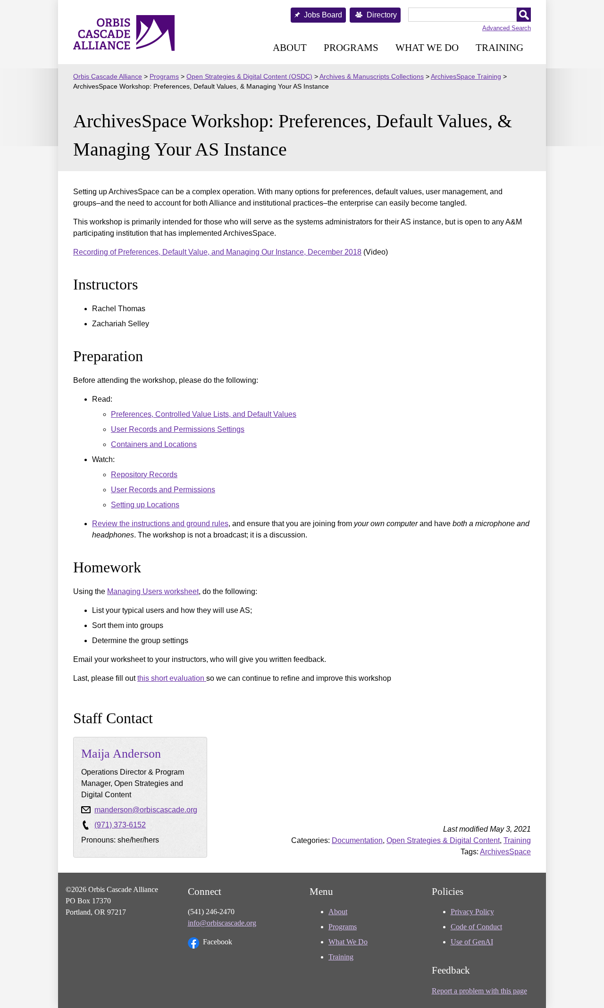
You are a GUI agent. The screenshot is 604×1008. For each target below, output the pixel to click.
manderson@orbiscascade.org (145, 810)
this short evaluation (171, 678)
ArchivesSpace (505, 852)
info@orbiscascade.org (222, 923)
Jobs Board (323, 15)
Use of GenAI (472, 942)
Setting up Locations (145, 505)
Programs (351, 47)
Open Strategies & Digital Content (443, 840)
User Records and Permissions (163, 490)
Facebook (217, 942)
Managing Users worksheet (153, 591)
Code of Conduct (476, 927)
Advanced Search (506, 28)
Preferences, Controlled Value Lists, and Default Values (203, 414)
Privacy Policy (472, 912)
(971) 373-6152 (120, 825)
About (290, 47)
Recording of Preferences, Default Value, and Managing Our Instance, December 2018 (217, 252)
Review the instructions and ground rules (160, 524)
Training (499, 47)
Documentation (357, 840)
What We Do (427, 47)
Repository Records (144, 475)
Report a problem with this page (479, 991)
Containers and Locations (154, 444)
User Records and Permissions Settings (177, 429)
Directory (382, 15)
